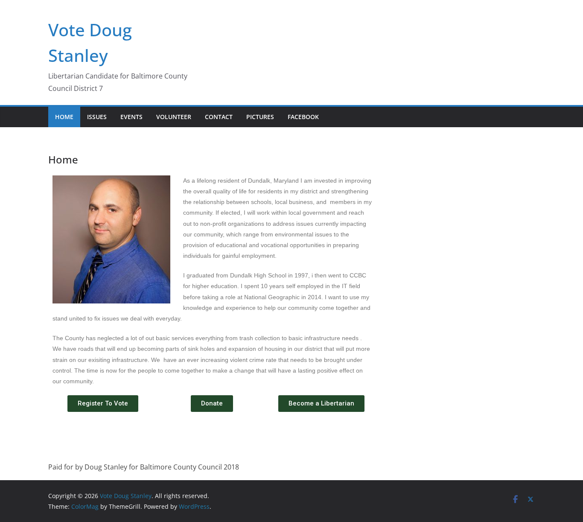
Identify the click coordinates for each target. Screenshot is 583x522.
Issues (97, 117)
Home (64, 117)
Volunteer (173, 117)
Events (131, 117)
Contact (219, 117)
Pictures (260, 117)
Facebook (303, 117)
